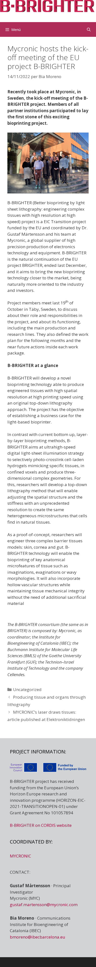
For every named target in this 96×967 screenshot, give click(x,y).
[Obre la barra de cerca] (88, 29)
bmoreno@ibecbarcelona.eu (37, 937)
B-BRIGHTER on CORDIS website (41, 825)
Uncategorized (27, 689)
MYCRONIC (20, 856)
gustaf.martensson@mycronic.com (44, 904)
